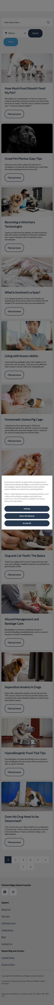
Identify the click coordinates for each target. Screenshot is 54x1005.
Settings (27, 509)
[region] (27, 502)
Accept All (27, 523)
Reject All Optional (27, 516)
